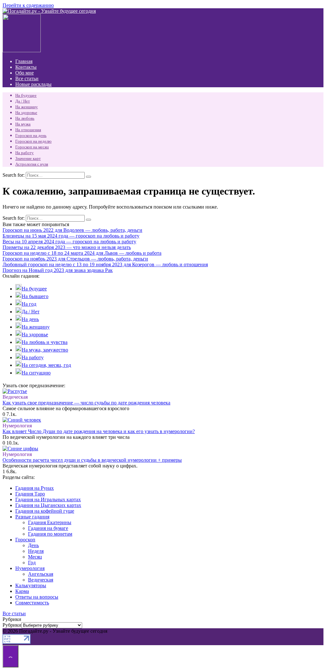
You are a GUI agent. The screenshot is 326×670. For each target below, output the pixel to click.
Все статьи (27, 78)
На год (29, 304)
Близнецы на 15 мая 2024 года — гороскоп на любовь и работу (71, 236)
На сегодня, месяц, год (46, 365)
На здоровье (26, 112)
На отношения (28, 129)
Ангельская (40, 574)
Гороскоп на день (30, 135)
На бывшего (35, 296)
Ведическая (40, 579)
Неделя (36, 551)
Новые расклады (33, 84)
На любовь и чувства (44, 342)
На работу (24, 152)
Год (32, 562)
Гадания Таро (30, 493)
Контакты (26, 67)
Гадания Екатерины (49, 522)
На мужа (23, 124)
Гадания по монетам (50, 534)
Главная (23, 61)
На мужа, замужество (45, 350)
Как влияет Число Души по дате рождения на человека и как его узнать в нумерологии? (99, 431)
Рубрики (12, 625)
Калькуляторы (30, 585)
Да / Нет (22, 101)
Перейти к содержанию (28, 5)
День (33, 545)
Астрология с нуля (31, 164)
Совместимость (32, 602)
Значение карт (28, 158)
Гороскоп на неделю (33, 141)
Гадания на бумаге (48, 528)
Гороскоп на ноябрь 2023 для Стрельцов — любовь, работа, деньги (75, 258)
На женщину (26, 106)
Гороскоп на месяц (32, 147)
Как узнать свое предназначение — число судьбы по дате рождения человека (86, 402)
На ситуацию (36, 372)
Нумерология (30, 568)
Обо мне (24, 72)
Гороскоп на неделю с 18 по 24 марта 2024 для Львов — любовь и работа (82, 253)
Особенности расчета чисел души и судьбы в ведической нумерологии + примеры (92, 460)
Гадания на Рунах (34, 488)
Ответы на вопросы (36, 597)
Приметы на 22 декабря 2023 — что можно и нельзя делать (67, 247)
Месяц (35, 557)
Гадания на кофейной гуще (44, 511)
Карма (22, 591)
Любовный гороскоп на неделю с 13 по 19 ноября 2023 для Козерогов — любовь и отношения (105, 264)
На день (30, 319)
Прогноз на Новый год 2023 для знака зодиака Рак (58, 270)
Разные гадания (32, 516)
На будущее (26, 95)
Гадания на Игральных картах (48, 499)
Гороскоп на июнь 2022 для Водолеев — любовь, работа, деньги (72, 230)
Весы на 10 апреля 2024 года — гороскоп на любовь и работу (69, 241)
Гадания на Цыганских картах (48, 505)
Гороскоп (25, 539)
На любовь (24, 118)
